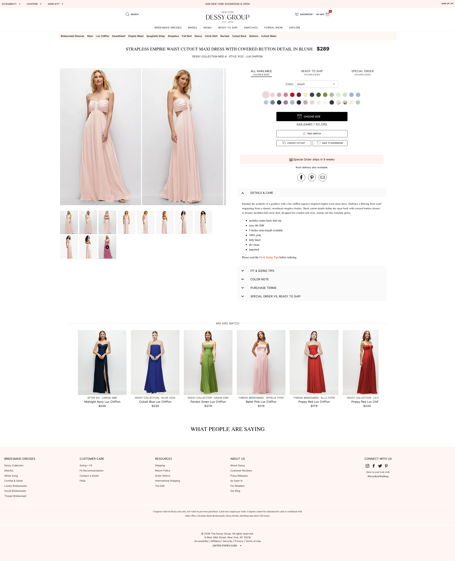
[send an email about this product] (322, 177)
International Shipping (167, 480)
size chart (305, 124)
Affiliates (216, 541)
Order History (162, 475)
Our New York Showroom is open (227, 3)
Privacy (239, 541)
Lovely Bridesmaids (15, 485)
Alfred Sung (11, 475)
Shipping (160, 465)
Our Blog (235, 490)
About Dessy (237, 465)
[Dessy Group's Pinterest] (388, 465)
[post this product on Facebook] (301, 177)
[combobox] (314, 84)
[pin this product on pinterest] (312, 177)
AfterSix (8, 470)
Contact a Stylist (89, 475)
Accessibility (201, 541)
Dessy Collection (13, 465)
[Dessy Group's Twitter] (381, 465)
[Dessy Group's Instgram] (369, 465)
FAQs (82, 480)
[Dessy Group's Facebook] (375, 465)
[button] (101, 137)
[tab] (261, 72)
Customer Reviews (241, 470)
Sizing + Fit (86, 465)
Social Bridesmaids (15, 490)
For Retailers (237, 485)
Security (227, 541)
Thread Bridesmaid (15, 496)
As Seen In (236, 480)
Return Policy (162, 470)
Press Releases (239, 475)
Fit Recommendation (91, 470)
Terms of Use (253, 541)
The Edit (160, 485)
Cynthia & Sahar (13, 480)
